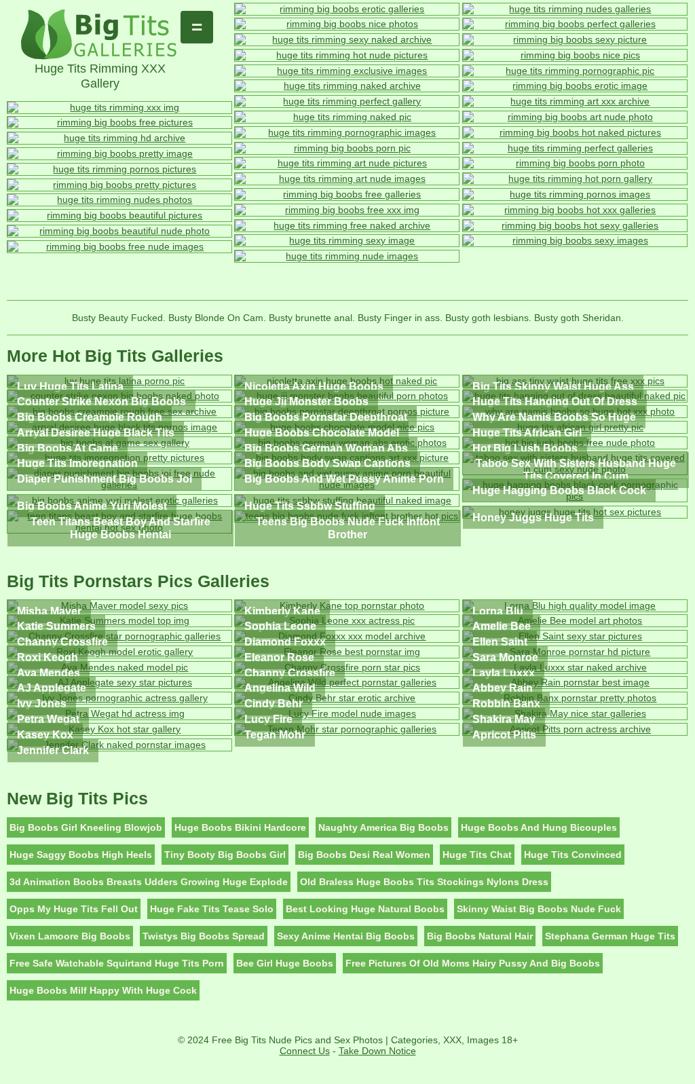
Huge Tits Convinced (573, 854)
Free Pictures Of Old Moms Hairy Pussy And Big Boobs (472, 963)
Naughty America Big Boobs (383, 827)
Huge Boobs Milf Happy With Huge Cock (103, 990)
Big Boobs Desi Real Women (364, 854)
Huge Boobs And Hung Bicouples (539, 827)
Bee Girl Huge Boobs (284, 963)
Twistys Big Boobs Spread (204, 936)
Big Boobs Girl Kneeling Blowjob (86, 827)
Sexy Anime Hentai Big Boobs (346, 936)
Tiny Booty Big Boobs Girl (225, 854)
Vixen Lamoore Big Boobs (70, 936)
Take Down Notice (377, 1050)
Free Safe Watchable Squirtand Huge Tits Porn (117, 963)
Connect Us (305, 1050)
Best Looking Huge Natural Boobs (365, 908)
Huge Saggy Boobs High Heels (81, 854)
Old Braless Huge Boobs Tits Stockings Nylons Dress (424, 881)
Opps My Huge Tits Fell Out (74, 908)
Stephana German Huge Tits (610, 936)
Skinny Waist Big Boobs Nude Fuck (539, 908)
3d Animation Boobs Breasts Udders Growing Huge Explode (149, 881)
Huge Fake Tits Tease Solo (212, 908)
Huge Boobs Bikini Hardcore (240, 827)
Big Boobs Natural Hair (480, 936)
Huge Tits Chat (477, 854)
